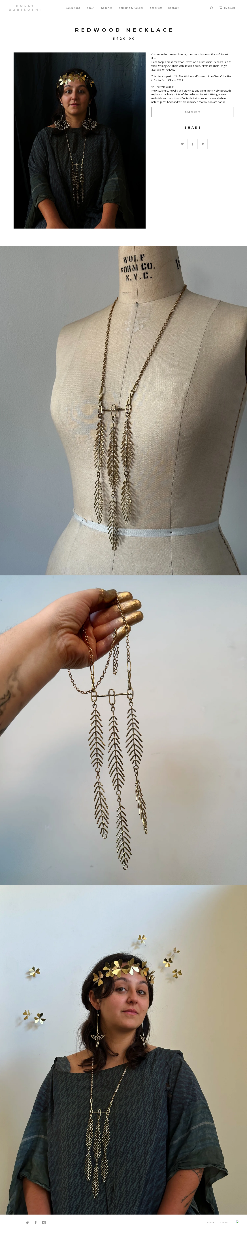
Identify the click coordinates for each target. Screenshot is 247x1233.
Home (210, 1222)
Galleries (106, 8)
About (91, 8)
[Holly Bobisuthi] (24, 8)
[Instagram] (44, 1223)
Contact (173, 8)
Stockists (156, 8)
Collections (73, 8)
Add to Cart (192, 112)
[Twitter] (27, 1223)
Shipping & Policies (131, 8)
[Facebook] (35, 1223)
